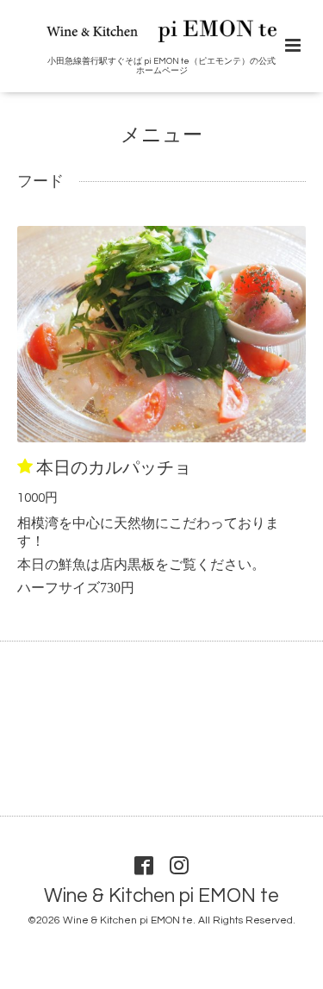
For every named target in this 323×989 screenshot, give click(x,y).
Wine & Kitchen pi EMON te (161, 896)
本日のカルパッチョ (113, 467)
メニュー (161, 136)
